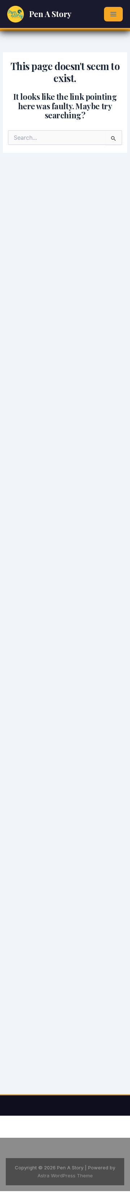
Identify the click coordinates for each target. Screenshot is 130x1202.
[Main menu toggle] (113, 14)
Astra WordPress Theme (65, 1175)
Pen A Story (50, 13)
